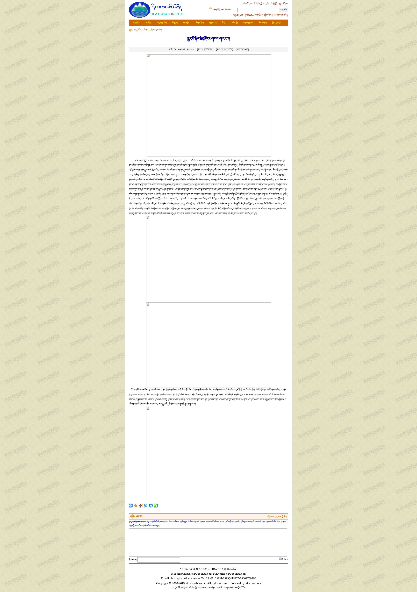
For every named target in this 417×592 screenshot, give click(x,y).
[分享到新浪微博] (141, 505)
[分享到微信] (156, 505)
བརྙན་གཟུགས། (248, 23)
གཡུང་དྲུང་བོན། (162, 23)
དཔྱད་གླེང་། (186, 23)
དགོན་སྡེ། (235, 23)
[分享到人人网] (151, 505)
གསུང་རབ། (213, 23)
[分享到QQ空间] (136, 505)
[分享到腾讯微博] (146, 505)
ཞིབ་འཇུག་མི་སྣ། (156, 30)
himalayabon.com (196, 583)
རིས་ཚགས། (263, 23)
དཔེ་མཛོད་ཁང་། (248, 4)
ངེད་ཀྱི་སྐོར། (274, 4)
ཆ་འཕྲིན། (148, 23)
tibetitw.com (253, 583)
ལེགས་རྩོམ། (200, 23)
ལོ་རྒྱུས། (175, 23)
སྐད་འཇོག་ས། (283, 4)
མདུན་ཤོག (136, 23)
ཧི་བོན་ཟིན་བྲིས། (259, 4)
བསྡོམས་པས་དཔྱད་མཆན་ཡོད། (277, 516)
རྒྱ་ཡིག (267, 4)
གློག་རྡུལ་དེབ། (276, 23)
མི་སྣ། (224, 23)
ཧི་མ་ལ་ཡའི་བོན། (227, 49)
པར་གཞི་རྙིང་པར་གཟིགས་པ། (222, 9)
